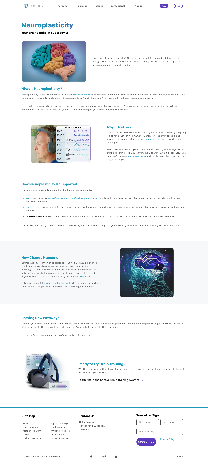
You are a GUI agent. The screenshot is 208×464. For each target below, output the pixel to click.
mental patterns (148, 139)
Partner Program (31, 430)
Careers (26, 434)
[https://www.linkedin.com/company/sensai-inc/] (117, 456)
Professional (117, 6)
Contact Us (88, 422)
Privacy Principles (60, 430)
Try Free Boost (30, 427)
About (138, 6)
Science (82, 6)
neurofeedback (56, 198)
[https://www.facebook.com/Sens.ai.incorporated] (91, 456)
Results (98, 6)
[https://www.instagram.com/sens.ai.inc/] (104, 456)
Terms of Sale (57, 434)
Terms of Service (59, 438)
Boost (29, 207)
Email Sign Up (58, 427)
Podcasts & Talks (31, 438)
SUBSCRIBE (146, 441)
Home (25, 423)
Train (28, 198)
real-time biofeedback (58, 283)
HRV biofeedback (75, 198)
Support (181, 456)
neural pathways (136, 156)
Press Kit (84, 429)
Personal (62, 6)
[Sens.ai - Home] (33, 6)
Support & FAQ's (59, 423)
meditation (92, 198)
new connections (82, 94)
